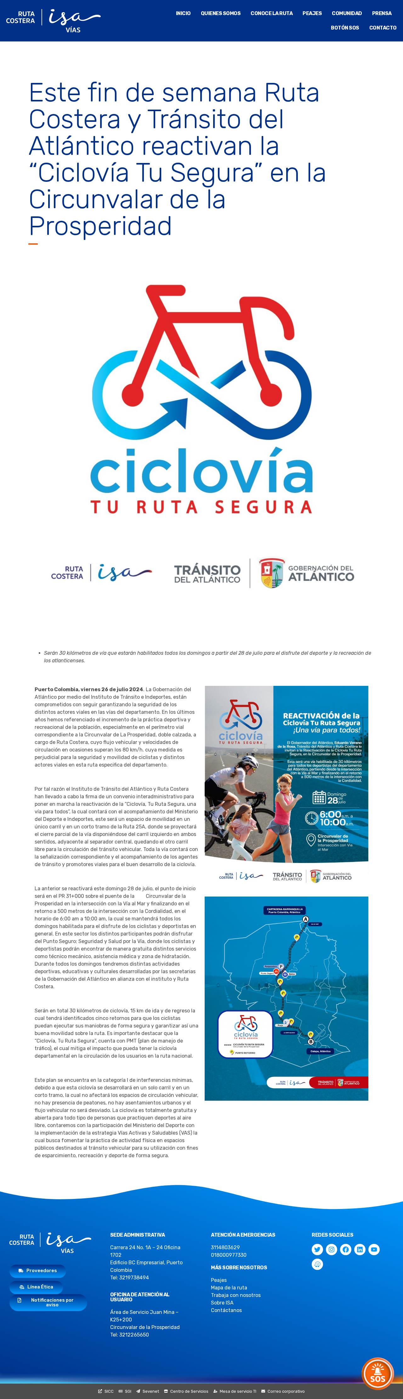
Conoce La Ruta (271, 13)
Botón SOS (345, 28)
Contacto (383, 28)
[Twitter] (317, 1249)
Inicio (183, 13)
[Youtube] (374, 1249)
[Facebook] (345, 1249)
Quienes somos (221, 13)
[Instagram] (331, 1249)
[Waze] (317, 1264)
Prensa (382, 13)
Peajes (312, 13)
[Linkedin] (360, 1249)
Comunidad (347, 13)
